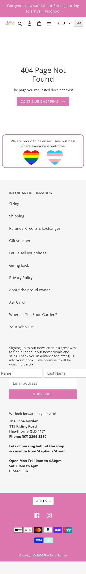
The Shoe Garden (55, 555)
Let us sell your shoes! (28, 253)
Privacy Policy (21, 277)
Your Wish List (21, 326)
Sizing (14, 203)
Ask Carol (17, 302)
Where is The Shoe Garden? (33, 314)
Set (78, 23)
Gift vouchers (20, 240)
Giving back (19, 265)
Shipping (16, 216)
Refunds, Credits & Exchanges (35, 228)
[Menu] (49, 23)
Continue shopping (39, 101)
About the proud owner (29, 289)
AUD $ (41, 501)
